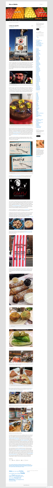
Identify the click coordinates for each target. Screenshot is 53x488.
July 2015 (37, 60)
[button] (16, 224)
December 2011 (38, 88)
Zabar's (20, 466)
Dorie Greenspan (24, 465)
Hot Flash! (37, 22)
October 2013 (38, 69)
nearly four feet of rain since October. (21, 449)
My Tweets (28, 471)
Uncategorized (38, 114)
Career (37, 93)
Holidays (10, 476)
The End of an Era (38, 42)
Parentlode (37, 124)
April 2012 (37, 84)
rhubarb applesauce (15, 134)
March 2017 (37, 52)
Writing (28, 464)
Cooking (14, 464)
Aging (10, 471)
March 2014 (37, 67)
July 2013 (37, 72)
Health (37, 104)
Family (16, 464)
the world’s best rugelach (27, 232)
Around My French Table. (29, 216)
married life (37, 107)
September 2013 (38, 70)
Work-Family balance (39, 115)
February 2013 (38, 76)
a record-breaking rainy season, (16, 205)
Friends (37, 103)
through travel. (27, 209)
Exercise (19, 473)
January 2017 (38, 53)
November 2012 (38, 79)
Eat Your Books (28, 465)
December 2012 (38, 78)
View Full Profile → (38, 156)
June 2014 (37, 65)
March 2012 (37, 85)
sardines (14, 466)
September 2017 (38, 50)
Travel (26, 464)
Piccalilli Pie (38, 125)
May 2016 (37, 55)
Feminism (37, 101)
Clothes (37, 94)
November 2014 (38, 63)
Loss (12, 476)
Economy (37, 97)
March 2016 (37, 56)
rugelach (12, 466)
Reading (37, 112)
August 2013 (37, 71)
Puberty (37, 111)
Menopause (37, 108)
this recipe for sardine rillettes (17, 175)
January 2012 (38, 87)
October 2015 (38, 59)
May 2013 (37, 74)
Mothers (37, 109)
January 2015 (38, 62)
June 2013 (37, 73)
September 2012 (38, 81)
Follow (38, 29)
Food (17, 464)
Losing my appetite (14, 25)
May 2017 (37, 51)
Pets (36, 110)
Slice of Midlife (13, 4)
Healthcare (37, 105)
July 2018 (37, 49)
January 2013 (38, 77)
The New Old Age (38, 127)
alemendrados (10, 465)
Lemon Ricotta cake (20, 446)
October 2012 (38, 80)
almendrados (14, 390)
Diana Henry (20, 465)
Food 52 (31, 465)
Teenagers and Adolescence (22, 464)
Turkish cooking (17, 466)
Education (37, 98)
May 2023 (37, 48)
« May (37, 37)
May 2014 (37, 66)
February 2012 (38, 86)
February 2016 (38, 57)
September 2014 (38, 64)
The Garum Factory (38, 126)
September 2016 (38, 54)
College (12, 464)
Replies (23, 466)
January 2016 (38, 58)
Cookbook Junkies (17, 465)
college (13, 465)
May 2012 (37, 83)
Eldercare (37, 99)
